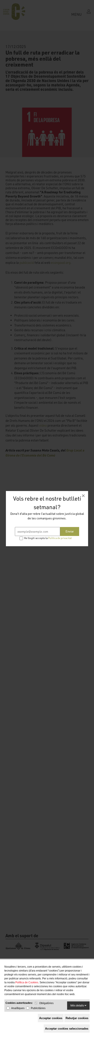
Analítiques (17, 1008)
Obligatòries (46, 1003)
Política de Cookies (26, 982)
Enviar (70, 531)
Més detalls (77, 1005)
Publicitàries (38, 1008)
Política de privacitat (60, 538)
